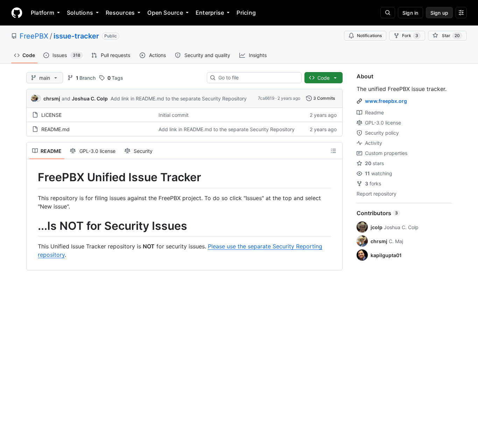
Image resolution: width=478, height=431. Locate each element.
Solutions (80, 12)
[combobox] (257, 77)
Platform (42, 12)
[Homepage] (16, 12)
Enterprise (210, 12)
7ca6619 (266, 98)
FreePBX (34, 36)
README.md (55, 129)
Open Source (165, 12)
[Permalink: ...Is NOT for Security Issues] (33, 226)
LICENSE (51, 115)
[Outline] (333, 150)
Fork (410, 35)
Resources (120, 12)
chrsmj (51, 98)
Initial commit (174, 115)
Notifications (369, 35)
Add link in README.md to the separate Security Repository (179, 98)
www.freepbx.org (386, 101)
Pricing (246, 12)
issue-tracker (76, 36)
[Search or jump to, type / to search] (387, 12)
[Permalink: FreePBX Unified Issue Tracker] (33, 177)
